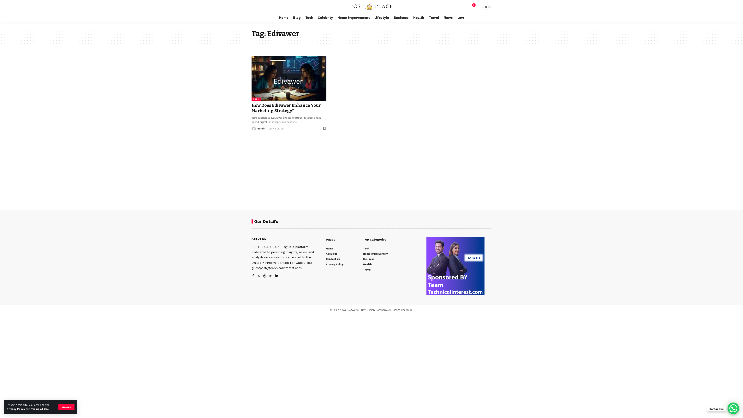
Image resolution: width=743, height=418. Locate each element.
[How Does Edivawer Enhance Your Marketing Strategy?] (289, 78)
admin (261, 128)
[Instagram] (271, 276)
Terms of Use (40, 409)
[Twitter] (259, 276)
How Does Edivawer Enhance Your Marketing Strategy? (286, 108)
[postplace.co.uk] (371, 7)
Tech (256, 99)
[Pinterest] (265, 276)
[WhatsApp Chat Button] (733, 408)
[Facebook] (253, 276)
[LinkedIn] (277, 276)
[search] (478, 7)
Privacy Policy (16, 409)
